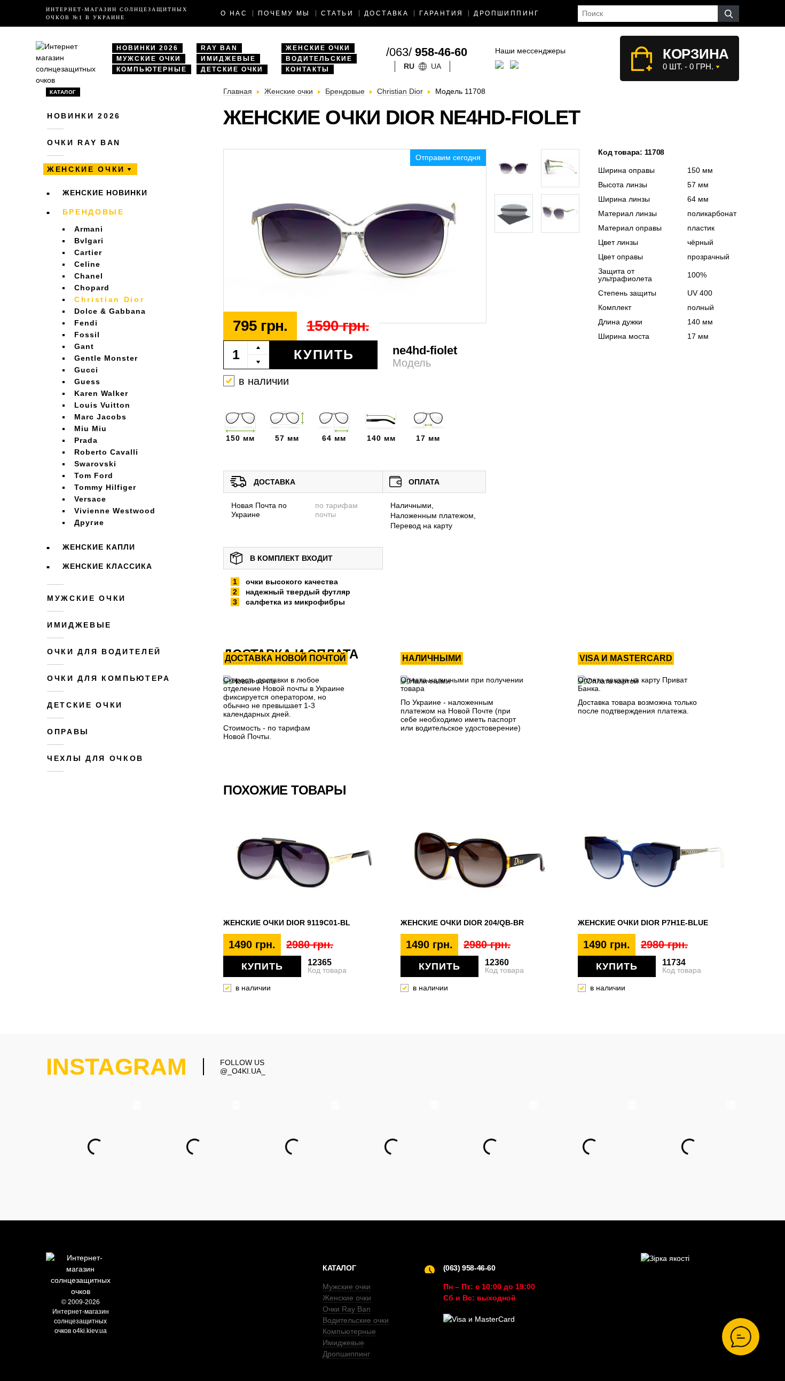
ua (436, 66)
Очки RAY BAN (84, 142)
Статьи (337, 13)
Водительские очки (356, 1320)
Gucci (86, 370)
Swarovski (95, 463)
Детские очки (232, 69)
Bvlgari (89, 240)
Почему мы (284, 13)
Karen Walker (101, 393)
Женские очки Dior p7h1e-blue (643, 922)
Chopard (91, 287)
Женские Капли (98, 547)
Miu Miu (90, 428)
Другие (89, 522)
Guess (87, 381)
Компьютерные (151, 69)
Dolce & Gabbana (110, 311)
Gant (84, 346)
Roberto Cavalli (106, 452)
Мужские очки (148, 58)
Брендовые (93, 212)
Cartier (88, 252)
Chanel (88, 276)
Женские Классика (107, 566)
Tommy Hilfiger (105, 487)
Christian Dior (109, 299)
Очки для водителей (104, 651)
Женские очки (318, 48)
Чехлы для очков (95, 758)
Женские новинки (104, 192)
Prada (86, 440)
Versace (90, 499)
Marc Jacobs (100, 416)
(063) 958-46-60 (469, 1268)
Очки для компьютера (108, 678)
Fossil (87, 334)
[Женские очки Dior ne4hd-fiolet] (355, 236)
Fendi (86, 323)
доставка (386, 13)
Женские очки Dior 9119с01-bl (286, 922)
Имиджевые (228, 58)
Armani (88, 229)
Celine (87, 264)
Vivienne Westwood (114, 510)
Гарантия (441, 13)
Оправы (68, 731)
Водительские (319, 58)
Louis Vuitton (102, 405)
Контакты (307, 69)
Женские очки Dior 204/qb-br (462, 922)
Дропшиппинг (506, 13)
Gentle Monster (106, 358)
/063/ (426, 52)
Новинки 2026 (147, 48)
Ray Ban (219, 48)
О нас (234, 13)
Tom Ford (93, 475)
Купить (324, 354)
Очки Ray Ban (347, 1309)
